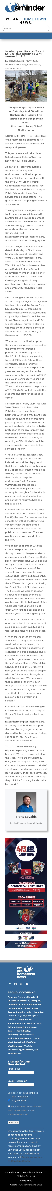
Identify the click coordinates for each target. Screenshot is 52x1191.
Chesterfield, (23, 1001)
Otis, (39, 1023)
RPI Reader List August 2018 (20, 1098)
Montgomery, (14, 1023)
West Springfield (16, 1042)
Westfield (30, 1042)
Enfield (26, 1008)
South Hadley (23, 1031)
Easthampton (15, 1008)
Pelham (11, 1027)
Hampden (38, 1012)
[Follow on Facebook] (10, 984)
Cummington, (15, 1004)
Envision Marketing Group (31, 1185)
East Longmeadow (31, 1004)
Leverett (12, 1019)
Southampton (15, 1034)
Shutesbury (30, 1027)
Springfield (13, 1038)
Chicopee (35, 1001)
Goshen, (35, 1008)
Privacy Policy (26, 1180)
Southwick (28, 1034)
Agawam (12, 997)
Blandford (32, 997)
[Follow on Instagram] (15, 984)
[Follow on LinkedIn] (26, 984)
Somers (12, 1031)
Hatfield (12, 1016)
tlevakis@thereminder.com (22, 823)
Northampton (13, 68)
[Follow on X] (21, 984)
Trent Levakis (16, 61)
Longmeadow (24, 1019)
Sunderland (25, 1038)
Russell (20, 1027)
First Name (14, 1069)
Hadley (29, 1012)
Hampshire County (15, 64)
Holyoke (21, 1016)
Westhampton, (15, 1046)
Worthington (14, 1053)
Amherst (22, 997)
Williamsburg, (15, 1050)
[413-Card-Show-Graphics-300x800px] (26, 947)
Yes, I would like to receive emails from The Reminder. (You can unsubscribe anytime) (25, 1110)
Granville (20, 1012)
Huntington (32, 1016)
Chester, (12, 1001)
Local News (33, 64)
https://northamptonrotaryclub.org (24, 721)
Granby (11, 1012)
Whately (28, 1046)
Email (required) (17, 1081)
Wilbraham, (28, 1050)
